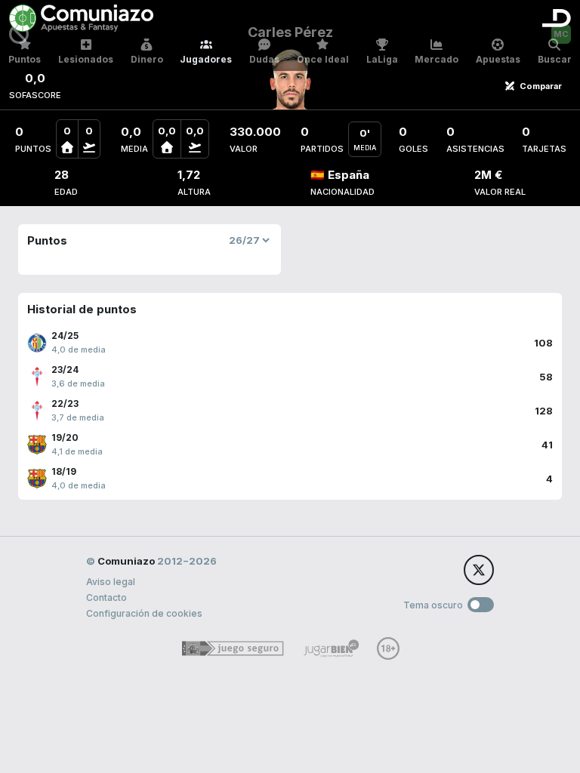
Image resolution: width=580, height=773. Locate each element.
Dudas (264, 59)
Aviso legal (110, 581)
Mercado (436, 59)
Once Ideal (323, 59)
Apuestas (498, 59)
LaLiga (382, 59)
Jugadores (206, 59)
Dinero (147, 59)
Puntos (24, 59)
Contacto (106, 597)
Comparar (541, 86)
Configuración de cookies (144, 613)
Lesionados (85, 59)
